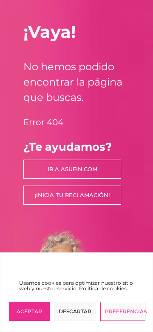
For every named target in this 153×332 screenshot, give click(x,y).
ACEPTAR (29, 311)
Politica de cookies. (103, 288)
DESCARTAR (75, 311)
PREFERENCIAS (125, 311)
